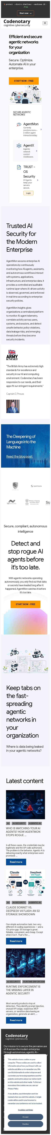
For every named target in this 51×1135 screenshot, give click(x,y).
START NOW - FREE (23, 81)
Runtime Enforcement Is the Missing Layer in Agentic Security (23, 990)
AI (8, 823)
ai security (19, 823)
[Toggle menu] (45, 23)
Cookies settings (25, 1110)
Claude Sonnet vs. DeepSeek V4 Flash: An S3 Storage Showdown (23, 911)
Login (28, 193)
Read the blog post (19, 456)
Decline (25, 1124)
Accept (25, 1117)
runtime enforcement (35, 981)
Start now (24, 13)
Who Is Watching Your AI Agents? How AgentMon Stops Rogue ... (23, 832)
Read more (16, 862)
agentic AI (35, 823)
